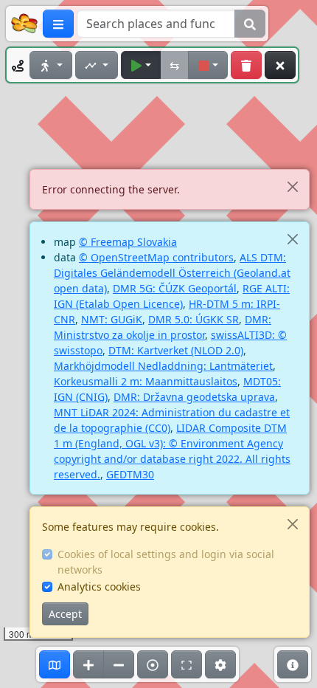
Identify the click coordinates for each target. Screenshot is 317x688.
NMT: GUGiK (111, 319)
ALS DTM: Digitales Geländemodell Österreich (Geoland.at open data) (172, 272)
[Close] (292, 186)
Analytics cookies (99, 586)
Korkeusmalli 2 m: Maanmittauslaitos (145, 381)
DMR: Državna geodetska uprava (194, 397)
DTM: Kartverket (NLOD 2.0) (175, 350)
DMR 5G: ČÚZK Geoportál (175, 288)
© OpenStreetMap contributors (156, 257)
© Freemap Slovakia (128, 242)
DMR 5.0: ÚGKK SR (193, 319)
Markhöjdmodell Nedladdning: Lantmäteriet (163, 366)
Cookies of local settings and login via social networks (166, 562)
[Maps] (54, 664)
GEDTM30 (130, 474)
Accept (65, 614)
